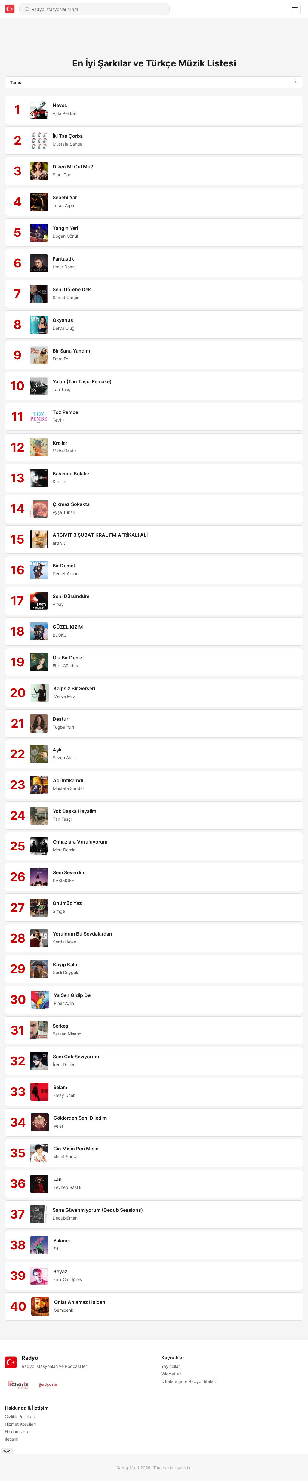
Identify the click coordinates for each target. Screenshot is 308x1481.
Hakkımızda (16, 1431)
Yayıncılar (170, 1366)
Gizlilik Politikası (20, 1416)
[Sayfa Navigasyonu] (295, 9)
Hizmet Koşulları (20, 1424)
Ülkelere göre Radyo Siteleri (188, 1381)
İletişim (11, 1439)
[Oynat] (39, 110)
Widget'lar (171, 1373)
